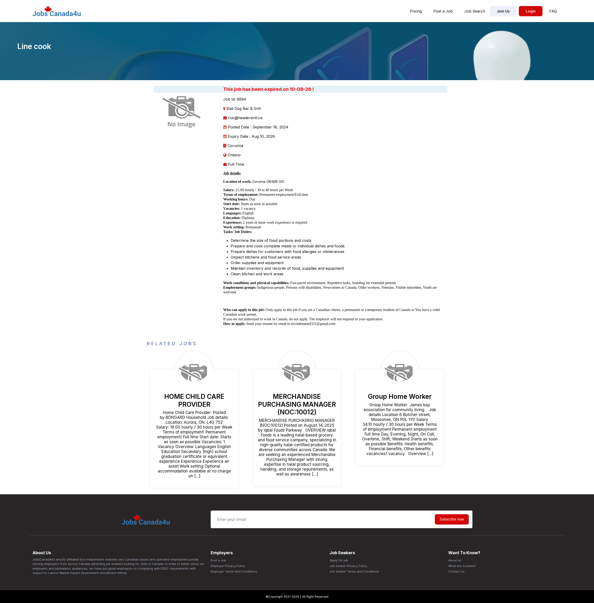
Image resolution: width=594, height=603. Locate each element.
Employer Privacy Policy (228, 566)
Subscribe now (451, 519)
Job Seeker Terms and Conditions (354, 571)
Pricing (416, 11)
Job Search (474, 11)
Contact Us (456, 571)
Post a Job (443, 11)
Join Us (503, 11)
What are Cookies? (462, 566)
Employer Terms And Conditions (234, 571)
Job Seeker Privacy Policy (348, 566)
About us (454, 560)
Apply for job (338, 560)
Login (531, 11)
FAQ (553, 11)
